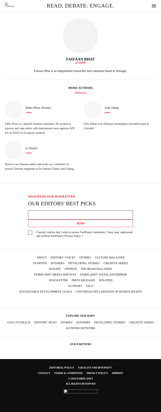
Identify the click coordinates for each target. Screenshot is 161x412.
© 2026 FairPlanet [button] (80, 378)
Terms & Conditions (68, 373)
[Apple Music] (99, 301)
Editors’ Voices (63, 257)
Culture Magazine (110, 257)
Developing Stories (84, 263)
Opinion (71, 268)
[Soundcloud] (84, 301)
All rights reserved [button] (80, 383)
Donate (55, 268)
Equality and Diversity (95, 367)
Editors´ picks (45, 322)
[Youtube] (76, 301)
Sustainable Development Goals (45, 291)
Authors (75, 286)
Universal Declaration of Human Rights (109, 291)
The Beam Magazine (96, 268)
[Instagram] (61, 301)
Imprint (117, 373)
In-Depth (40, 263)
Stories (85, 257)
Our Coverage (18, 322)
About (42, 257)
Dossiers (57, 263)
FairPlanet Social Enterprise (103, 274)
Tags (89, 286)
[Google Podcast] (107, 301)
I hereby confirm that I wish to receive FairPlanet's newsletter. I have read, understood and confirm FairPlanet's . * (84, 234)
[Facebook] (53, 301)
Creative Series (115, 263)
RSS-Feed (106, 280)
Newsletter (58, 280)
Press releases (83, 280)
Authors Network (80, 328)
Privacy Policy (72, 236)
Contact (44, 373)
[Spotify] (91, 301)
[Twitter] (69, 301)
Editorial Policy (61, 367)
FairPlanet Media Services (55, 274)
